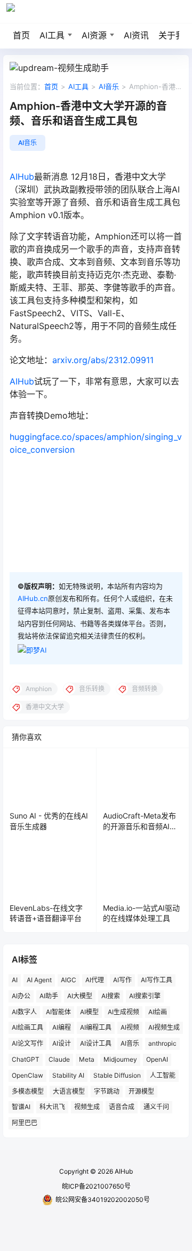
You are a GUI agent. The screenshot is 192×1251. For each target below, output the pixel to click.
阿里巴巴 (24, 1123)
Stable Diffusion (117, 1075)
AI (15, 980)
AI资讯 (136, 35)
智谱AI (21, 1107)
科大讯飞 (52, 1107)
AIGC (68, 980)
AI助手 (48, 995)
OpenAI (157, 1059)
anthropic (162, 1043)
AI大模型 (79, 995)
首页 (21, 35)
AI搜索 (110, 995)
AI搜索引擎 (145, 995)
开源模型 (141, 1091)
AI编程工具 (95, 1027)
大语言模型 (69, 1091)
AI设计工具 (95, 1043)
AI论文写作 (27, 1043)
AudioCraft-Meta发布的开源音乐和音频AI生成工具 (140, 826)
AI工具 (52, 35)
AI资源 (94, 35)
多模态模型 (28, 1091)
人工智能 (162, 1075)
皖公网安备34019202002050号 (102, 1200)
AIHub (22, 176)
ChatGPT (25, 1059)
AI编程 (61, 1027)
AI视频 (130, 1027)
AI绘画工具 (27, 1027)
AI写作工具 (156, 980)
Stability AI (68, 1075)
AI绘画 (157, 1011)
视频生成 (87, 1107)
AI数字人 (24, 1011)
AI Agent (39, 980)
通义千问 (156, 1107)
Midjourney (120, 1059)
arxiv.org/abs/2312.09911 (103, 360)
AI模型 (89, 1011)
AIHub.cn (33, 598)
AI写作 (122, 980)
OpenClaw (27, 1075)
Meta (86, 1059)
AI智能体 (58, 1011)
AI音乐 (109, 86)
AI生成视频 (123, 1011)
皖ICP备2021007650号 (96, 1186)
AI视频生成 (164, 1027)
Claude (59, 1059)
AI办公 (21, 995)
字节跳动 (106, 1091)
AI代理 (94, 980)
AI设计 (61, 1043)
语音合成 (121, 1107)
